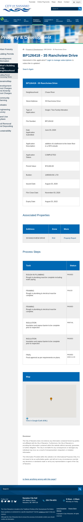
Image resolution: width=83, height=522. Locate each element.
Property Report (70, 238)
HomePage (23, 49)
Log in (78, 2)
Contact (66, 2)
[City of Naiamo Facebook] (2, 501)
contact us (42, 512)
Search (80, 8)
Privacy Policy (72, 508)
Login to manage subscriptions (59, 60)
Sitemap (59, 511)
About (60, 2)
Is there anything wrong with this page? (39, 479)
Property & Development (34, 49)
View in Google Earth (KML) (36, 421)
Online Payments (43, 2)
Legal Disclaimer (61, 508)
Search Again (28, 69)
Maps (54, 2)
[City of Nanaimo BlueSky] (15, 501)
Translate (32, 2)
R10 (53, 238)
